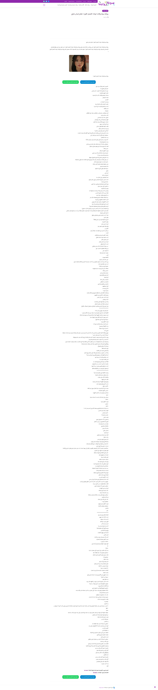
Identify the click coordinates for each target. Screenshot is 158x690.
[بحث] (44, 5)
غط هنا (85, 670)
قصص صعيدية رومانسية (62, 5)
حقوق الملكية (90, 1)
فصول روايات (105, 11)
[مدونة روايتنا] (106, 3)
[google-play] (44, 1)
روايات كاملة (87, 5)
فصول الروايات (93, 5)
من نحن (84, 1)
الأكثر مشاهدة (81, 5)
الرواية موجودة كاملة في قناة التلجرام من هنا (87, 82)
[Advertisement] (79, 27)
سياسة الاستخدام (79, 1)
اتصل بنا (95, 1)
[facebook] (48, 1)
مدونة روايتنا (101, 687)
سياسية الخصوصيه (71, 1)
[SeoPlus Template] (114, 687)
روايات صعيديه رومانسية (73, 5)
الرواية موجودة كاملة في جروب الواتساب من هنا (71, 82)
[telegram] (46, 1)
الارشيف (65, 1)
